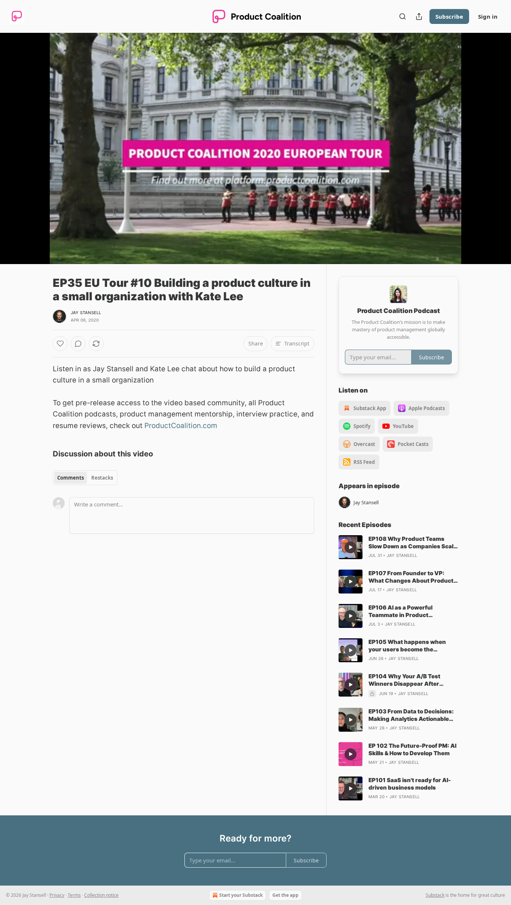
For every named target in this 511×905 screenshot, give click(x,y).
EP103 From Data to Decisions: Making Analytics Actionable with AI (411, 715)
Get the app (285, 895)
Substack (435, 895)
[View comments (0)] (477, 148)
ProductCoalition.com (180, 425)
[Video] (34, 140)
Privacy (56, 895)
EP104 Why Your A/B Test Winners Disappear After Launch (404, 680)
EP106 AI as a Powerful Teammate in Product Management (400, 611)
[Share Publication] (418, 16)
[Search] (402, 16)
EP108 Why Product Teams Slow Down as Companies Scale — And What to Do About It (412, 542)
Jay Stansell (86, 312)
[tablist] (85, 477)
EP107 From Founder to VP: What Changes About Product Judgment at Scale (410, 577)
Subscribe (449, 16)
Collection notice (101, 895)
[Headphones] (34, 156)
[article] (398, 547)
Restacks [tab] (102, 477)
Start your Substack (241, 895)
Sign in (488, 16)
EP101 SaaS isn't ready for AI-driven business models (409, 784)
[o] (351, 547)
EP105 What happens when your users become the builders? (407, 645)
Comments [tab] (70, 477)
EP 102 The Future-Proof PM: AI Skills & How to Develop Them (412, 749)
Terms (74, 895)
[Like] (60, 343)
